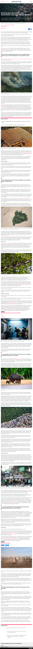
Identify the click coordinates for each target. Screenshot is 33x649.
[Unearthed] (16, 1)
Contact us (2, 645)
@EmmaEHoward (4, 26)
